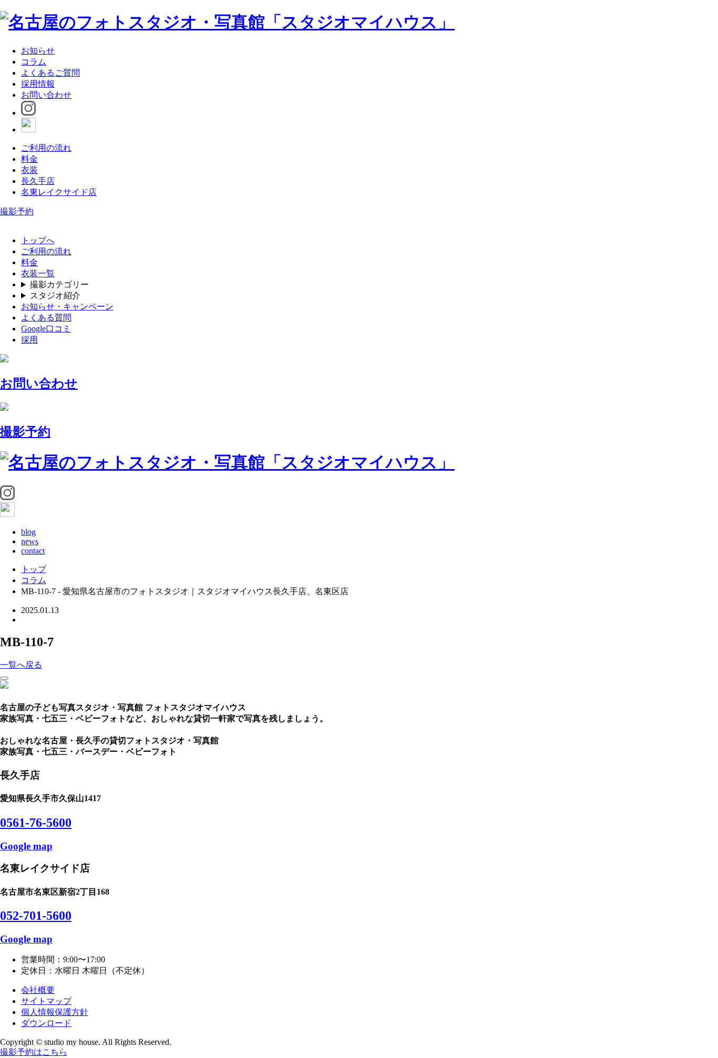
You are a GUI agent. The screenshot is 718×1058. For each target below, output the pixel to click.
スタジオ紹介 (55, 295)
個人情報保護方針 (54, 1012)
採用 (29, 339)
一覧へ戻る (21, 664)
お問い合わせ (46, 94)
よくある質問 (46, 317)
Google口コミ (46, 328)
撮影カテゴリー (59, 284)
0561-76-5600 (35, 822)
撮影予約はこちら (33, 1051)
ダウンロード (46, 1023)
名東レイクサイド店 (59, 192)
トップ (33, 569)
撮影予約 (17, 211)
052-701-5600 (35, 915)
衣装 (29, 169)
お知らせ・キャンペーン (67, 306)
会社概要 (38, 990)
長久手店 (38, 181)
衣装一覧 (38, 273)
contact (33, 550)
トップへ (38, 240)
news (29, 541)
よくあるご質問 (50, 72)
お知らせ (38, 50)
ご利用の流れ (46, 147)
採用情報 (38, 83)
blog (28, 531)
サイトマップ (46, 1001)
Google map (26, 846)
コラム (33, 61)
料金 (29, 158)
